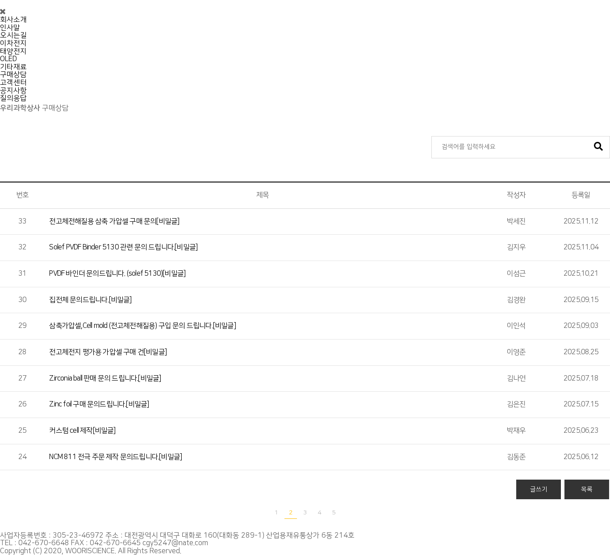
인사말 (10, 28)
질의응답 (13, 98)
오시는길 (13, 35)
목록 (587, 489)
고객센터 (13, 83)
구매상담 (13, 74)
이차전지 (13, 43)
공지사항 (13, 91)
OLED (8, 59)
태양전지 (13, 51)
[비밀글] (114, 221)
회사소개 (13, 20)
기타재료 (13, 67)
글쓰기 (538, 489)
